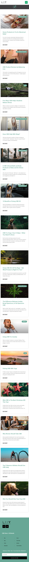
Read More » (5, 44)
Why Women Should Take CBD (12, 434)
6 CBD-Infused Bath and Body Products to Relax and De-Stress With (13, 167)
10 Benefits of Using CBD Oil (12, 201)
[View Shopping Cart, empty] (14, 7)
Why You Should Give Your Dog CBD (14, 499)
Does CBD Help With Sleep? (11, 134)
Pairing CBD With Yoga (10, 368)
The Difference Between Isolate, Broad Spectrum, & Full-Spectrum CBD (13, 303)
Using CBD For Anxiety (10, 337)
